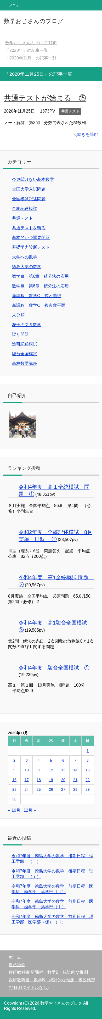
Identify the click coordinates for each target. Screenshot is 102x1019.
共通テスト (70, 111)
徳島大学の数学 (26, 266)
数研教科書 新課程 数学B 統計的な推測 (48, 972)
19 (51, 780)
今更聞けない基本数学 (33, 179)
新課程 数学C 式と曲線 (36, 295)
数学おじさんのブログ (34, 21)
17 (27, 780)
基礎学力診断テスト (31, 247)
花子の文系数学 (26, 324)
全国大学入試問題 (29, 189)
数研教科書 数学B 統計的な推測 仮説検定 (52, 980)
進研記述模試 (24, 344)
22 (88, 780)
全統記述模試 (24, 208)
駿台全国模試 (24, 354)
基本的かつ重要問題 (31, 237)
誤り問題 (20, 334)
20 (63, 780)
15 (88, 770)
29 (88, 789)
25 (39, 789)
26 (51, 789)
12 (51, 770)
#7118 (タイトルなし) (29, 987)
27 (63, 789)
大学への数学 (24, 257)
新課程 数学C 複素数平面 (38, 305)
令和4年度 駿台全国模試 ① (54, 668)
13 (63, 770)
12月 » (30, 810)
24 (27, 789)
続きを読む (87, 134)
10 (27, 770)
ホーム (15, 957)
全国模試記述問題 (29, 199)
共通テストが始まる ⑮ (45, 98)
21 (75, 780)
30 (14, 799)
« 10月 (14, 810)
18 (39, 780)
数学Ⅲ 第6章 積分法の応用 (40, 276)
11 (39, 770)
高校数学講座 (24, 363)
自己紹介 (17, 964)
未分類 (18, 315)
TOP (31, 43)
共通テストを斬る (29, 228)
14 (75, 770)
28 (75, 789)
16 (14, 780)
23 (14, 789)
